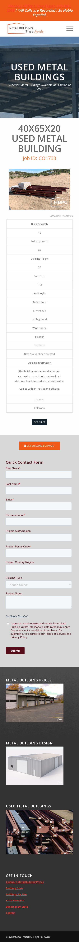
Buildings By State (17, 906)
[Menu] (68, 28)
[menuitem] (68, 28)
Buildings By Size (16, 894)
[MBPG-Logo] (33, 28)
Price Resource (15, 900)
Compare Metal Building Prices (25, 882)
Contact (10, 913)
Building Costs (14, 888)
